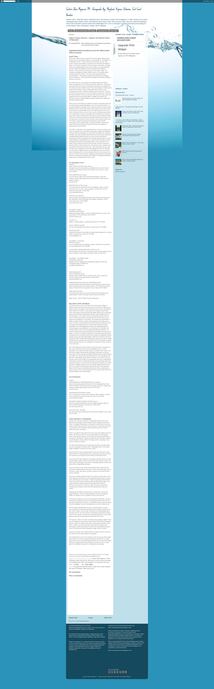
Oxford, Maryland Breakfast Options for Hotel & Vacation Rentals (132, 160)
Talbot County (86, 568)
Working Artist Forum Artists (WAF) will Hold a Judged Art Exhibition (132, 99)
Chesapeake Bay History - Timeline (124, 95)
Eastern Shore (96, 566)
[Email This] (85, 564)
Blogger (129, 676)
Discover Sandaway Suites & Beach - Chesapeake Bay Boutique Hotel (132, 135)
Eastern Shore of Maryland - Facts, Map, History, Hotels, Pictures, (133, 143)
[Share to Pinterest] (92, 564)
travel (92, 568)
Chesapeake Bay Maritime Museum (82, 566)
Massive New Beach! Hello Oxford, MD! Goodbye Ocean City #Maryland (132, 112)
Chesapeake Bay (102, 30)
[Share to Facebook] (90, 564)
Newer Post (73, 618)
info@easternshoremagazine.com (121, 650)
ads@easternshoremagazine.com (121, 627)
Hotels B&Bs (113, 30)
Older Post (108, 618)
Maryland (107, 566)
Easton (103, 566)
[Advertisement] (127, 74)
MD (70, 568)
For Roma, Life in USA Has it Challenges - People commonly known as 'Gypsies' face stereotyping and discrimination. (129, 121)
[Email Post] (82, 564)
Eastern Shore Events (82, 30)
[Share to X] (89, 564)
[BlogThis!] (87, 564)
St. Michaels (79, 568)
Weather (92, 30)
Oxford (73, 568)
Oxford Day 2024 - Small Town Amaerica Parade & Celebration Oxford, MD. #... (133, 126)
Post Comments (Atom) (82, 621)
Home (71, 30)
